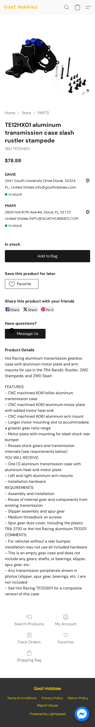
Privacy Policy (52, 698)
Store (26, 112)
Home (10, 112)
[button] (21, 7)
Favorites (66, 642)
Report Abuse (47, 705)
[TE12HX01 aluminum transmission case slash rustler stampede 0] (47, 68)
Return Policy (78, 698)
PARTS (43, 112)
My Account (65, 623)
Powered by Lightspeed (48, 714)
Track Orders (29, 642)
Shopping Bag (29, 660)
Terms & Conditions (22, 698)
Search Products (29, 623)
